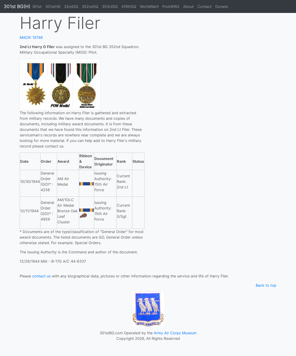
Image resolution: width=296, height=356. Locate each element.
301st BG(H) (17, 6)
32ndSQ (71, 6)
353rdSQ (110, 6)
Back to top (266, 285)
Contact (204, 6)
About (188, 6)
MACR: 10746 (31, 37)
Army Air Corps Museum (175, 333)
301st (37, 6)
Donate (221, 6)
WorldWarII (149, 6)
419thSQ (128, 6)
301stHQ (52, 6)
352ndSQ (90, 6)
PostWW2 (170, 6)
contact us (41, 276)
